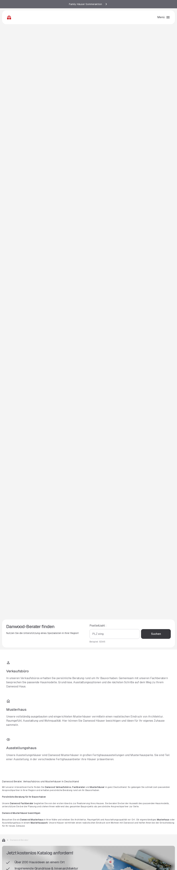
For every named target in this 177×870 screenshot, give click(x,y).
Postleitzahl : (98, 625)
